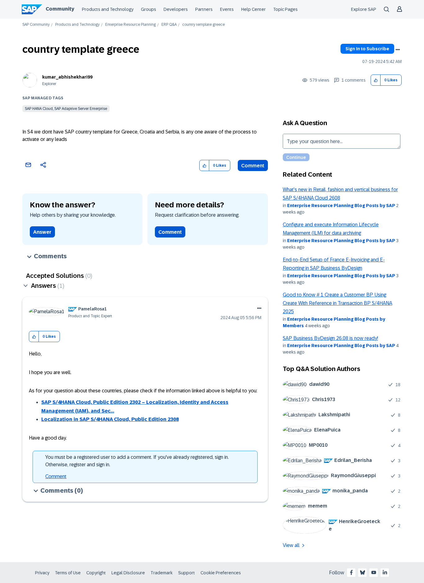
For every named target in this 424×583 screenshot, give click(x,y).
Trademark (162, 572)
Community (60, 8)
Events (227, 9)
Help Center (253, 9)
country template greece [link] (203, 25)
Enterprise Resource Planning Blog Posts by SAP (341, 205)
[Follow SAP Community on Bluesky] (362, 572)
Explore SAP (363, 9)
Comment (252, 165)
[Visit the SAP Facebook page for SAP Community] (351, 572)
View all (291, 545)
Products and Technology (107, 9)
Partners (204, 9)
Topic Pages (285, 9)
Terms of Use (68, 572)
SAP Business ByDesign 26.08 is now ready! (330, 338)
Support (186, 572)
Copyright (96, 572)
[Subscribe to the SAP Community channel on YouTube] (373, 572)
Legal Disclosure (128, 572)
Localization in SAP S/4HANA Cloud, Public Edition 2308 (110, 419)
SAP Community (36, 25)
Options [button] (397, 49)
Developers (176, 9)
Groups (148, 9)
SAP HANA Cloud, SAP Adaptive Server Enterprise (66, 108)
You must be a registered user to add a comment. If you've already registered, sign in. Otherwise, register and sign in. (137, 460)
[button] (376, 80)
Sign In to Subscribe (367, 48)
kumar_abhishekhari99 (67, 77)
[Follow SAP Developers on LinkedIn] (384, 572)
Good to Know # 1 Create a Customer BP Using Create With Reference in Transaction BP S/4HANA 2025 (337, 303)
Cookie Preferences (221, 572)
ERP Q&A (169, 25)
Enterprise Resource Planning (130, 25)
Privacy (42, 572)
